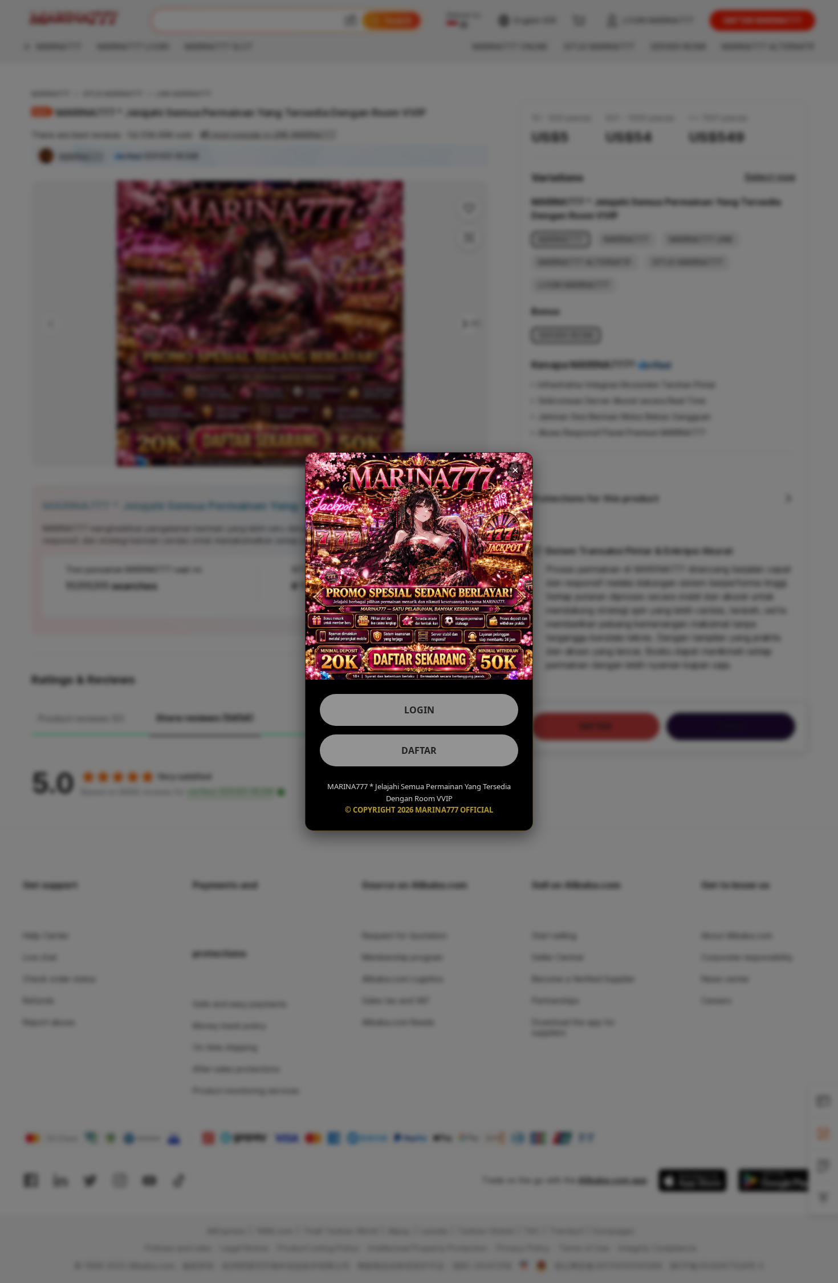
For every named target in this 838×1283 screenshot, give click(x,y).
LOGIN (419, 710)
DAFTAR (419, 750)
